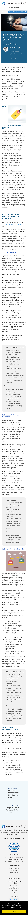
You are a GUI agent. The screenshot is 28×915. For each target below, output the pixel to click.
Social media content (12, 635)
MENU (2, 12)
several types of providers (13, 224)
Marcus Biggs (15, 48)
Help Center (14, 873)
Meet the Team (14, 888)
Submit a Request (14, 868)
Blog (14, 892)
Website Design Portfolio (14, 882)
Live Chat (14, 871)
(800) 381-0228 (14, 7)
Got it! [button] (14, 911)
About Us (14, 890)
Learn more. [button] (19, 907)
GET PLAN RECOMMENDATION (17, 12)
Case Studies (14, 886)
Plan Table (14, 884)
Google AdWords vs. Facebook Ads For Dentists (13, 810)
